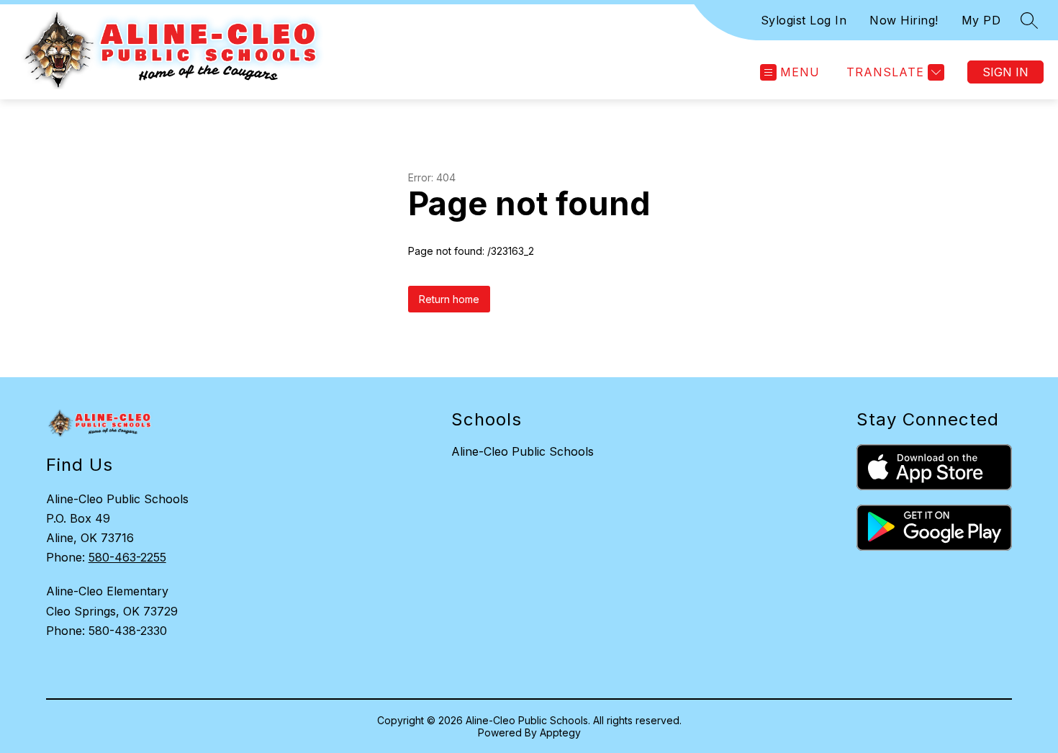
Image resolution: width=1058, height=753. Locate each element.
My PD (981, 20)
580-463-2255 (127, 557)
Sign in (1005, 72)
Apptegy (560, 732)
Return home (449, 299)
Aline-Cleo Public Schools (522, 451)
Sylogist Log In (804, 20)
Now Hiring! (904, 20)
